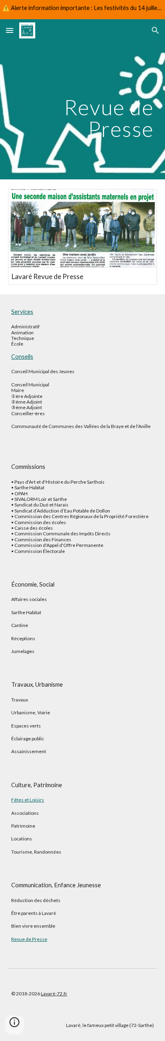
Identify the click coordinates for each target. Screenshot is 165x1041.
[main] (82, 99)
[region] (82, 9)
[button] (9, 30)
